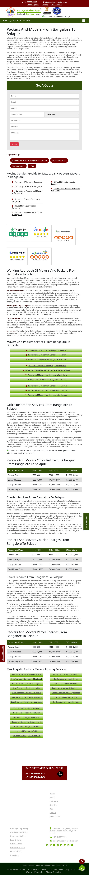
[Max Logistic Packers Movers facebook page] (47, 845)
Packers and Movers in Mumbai (66, 674)
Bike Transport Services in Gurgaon (26, 683)
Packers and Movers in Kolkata (66, 702)
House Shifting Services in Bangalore (24, 207)
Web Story (54, 801)
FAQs (32, 166)
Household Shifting (18, 836)
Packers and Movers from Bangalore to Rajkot (47, 350)
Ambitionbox (55, 816)
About (52, 797)
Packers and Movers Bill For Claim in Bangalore (27, 213)
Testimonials (46, 869)
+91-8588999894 (60, 837)
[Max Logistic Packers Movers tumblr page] (69, 845)
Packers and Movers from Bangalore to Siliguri (47, 386)
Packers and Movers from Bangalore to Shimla (47, 379)
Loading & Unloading (19, 832)
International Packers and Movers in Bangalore (27, 192)
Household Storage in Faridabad (26, 713)
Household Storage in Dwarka (26, 726)
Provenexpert (15, 851)
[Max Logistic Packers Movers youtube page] (73, 845)
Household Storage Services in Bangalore (26, 200)
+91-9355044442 (35, 773)
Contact (53, 812)
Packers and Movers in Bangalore (28, 182)
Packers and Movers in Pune (66, 679)
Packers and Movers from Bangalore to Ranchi (47, 355)
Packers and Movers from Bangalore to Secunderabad (47, 370)
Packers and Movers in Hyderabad (66, 693)
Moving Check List (53, 872)
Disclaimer (58, 869)
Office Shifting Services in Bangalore (63, 183)
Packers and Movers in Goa (66, 697)
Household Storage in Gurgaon (26, 708)
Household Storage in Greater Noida (27, 722)
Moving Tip (39, 872)
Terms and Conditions (16, 869)
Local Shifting (15, 840)
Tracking (45, 4)
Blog (51, 809)
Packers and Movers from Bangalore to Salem (47, 366)
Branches (53, 805)
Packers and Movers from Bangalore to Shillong (47, 375)
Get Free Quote (86, 522)
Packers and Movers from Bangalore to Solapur (47, 390)
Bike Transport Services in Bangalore (27, 697)
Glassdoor (14, 855)
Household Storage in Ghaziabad (26, 717)
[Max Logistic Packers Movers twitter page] (61, 845)
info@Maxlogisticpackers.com (55, 2)
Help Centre (70, 869)
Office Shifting (16, 844)
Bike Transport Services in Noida (26, 688)
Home (52, 793)
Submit (14, 144)
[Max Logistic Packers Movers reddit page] (65, 845)
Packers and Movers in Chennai (66, 683)
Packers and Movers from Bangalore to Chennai (47, 395)
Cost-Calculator (56, 4)
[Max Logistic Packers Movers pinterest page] (58, 845)
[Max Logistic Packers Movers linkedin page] (54, 845)
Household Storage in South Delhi (26, 736)
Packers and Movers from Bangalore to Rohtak (47, 359)
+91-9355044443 (30, 2)
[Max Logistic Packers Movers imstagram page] (51, 845)
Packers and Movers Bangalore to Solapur (29, 160)
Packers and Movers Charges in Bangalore (65, 189)
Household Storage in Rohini (26, 731)
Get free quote (18, 166)
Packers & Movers (17, 847)
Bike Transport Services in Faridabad (26, 674)
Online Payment (33, 4)
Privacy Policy (33, 869)
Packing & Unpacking (19, 828)
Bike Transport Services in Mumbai (26, 693)
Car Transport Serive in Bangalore (28, 186)
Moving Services (59, 160)
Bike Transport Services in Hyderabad (26, 702)
